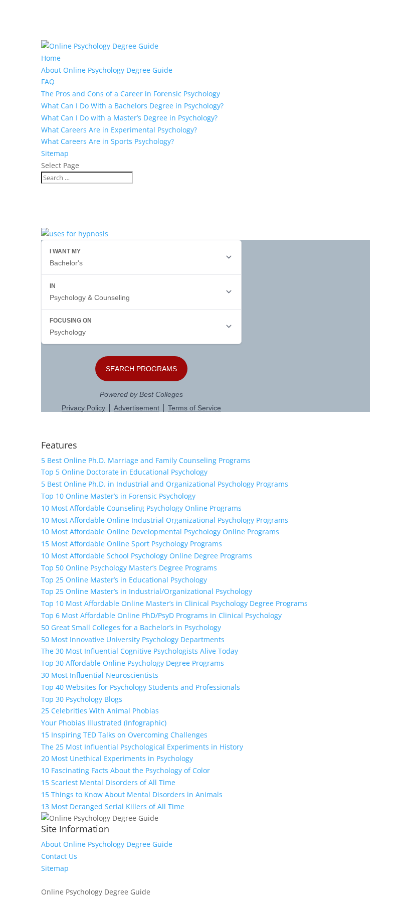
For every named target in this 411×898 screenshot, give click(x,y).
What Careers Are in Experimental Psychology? (119, 129)
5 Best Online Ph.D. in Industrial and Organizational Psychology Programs (164, 484)
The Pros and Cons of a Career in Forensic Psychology (130, 93)
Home (51, 58)
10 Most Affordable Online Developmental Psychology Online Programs (160, 531)
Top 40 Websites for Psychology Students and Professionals (140, 687)
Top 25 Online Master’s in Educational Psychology (124, 579)
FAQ (48, 81)
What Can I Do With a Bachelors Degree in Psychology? (132, 105)
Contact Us (59, 856)
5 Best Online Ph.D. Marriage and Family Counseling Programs (146, 460)
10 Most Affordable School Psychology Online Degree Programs (146, 555)
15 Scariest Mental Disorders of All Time (108, 782)
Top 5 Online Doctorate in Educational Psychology (124, 472)
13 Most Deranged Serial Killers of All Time (112, 806)
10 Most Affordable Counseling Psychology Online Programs (141, 508)
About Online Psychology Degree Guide (106, 70)
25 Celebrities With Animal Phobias (100, 710)
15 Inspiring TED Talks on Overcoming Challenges (124, 734)
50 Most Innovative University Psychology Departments (133, 639)
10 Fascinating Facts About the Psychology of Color (125, 770)
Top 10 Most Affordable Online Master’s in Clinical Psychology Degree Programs (174, 603)
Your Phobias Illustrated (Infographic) (103, 722)
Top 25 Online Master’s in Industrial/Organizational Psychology (146, 591)
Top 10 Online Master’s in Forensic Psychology (118, 496)
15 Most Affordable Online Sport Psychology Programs (131, 543)
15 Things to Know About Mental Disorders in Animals (132, 794)
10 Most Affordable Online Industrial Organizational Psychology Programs (164, 520)
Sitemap (55, 153)
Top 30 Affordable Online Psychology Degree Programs (132, 663)
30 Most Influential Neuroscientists (99, 675)
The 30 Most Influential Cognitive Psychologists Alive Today (139, 651)
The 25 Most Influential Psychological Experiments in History (142, 747)
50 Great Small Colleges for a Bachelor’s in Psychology (131, 627)
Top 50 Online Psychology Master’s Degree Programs (129, 567)
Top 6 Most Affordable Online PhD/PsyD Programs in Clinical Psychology (161, 615)
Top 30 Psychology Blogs (81, 699)
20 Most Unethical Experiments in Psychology (117, 758)
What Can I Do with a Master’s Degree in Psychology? (129, 117)
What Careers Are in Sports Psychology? (107, 141)
